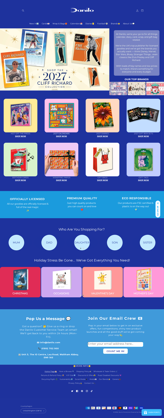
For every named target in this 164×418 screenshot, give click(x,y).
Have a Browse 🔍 (66, 371)
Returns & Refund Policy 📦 (52, 375)
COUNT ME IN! (115, 351)
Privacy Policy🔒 (75, 383)
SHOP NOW (20, 136)
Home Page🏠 (51, 371)
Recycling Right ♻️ (49, 379)
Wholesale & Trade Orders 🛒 (105, 371)
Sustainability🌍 (66, 379)
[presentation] (106, 88)
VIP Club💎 (71, 375)
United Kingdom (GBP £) (32, 411)
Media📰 (93, 379)
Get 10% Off (158, 211)
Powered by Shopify (137, 412)
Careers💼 (116, 379)
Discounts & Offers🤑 (87, 375)
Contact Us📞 (90, 383)
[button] (23, 10)
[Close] (158, 203)
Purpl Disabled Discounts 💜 (109, 375)
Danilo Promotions (125, 412)
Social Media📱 (81, 379)
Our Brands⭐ (104, 379)
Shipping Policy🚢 (83, 371)
